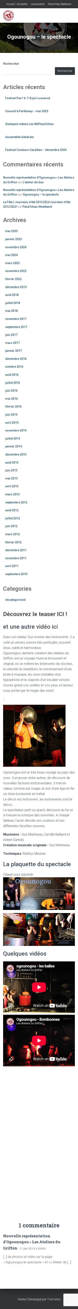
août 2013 (12, 462)
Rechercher (11, 63)
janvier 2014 (13, 446)
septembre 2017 (16, 327)
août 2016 (12, 374)
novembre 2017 (15, 319)
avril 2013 (12, 486)
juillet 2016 (12, 382)
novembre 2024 (15, 247)
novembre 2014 (15, 430)
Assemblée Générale (19, 137)
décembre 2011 (16, 550)
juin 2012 (11, 526)
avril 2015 (12, 422)
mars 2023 (12, 263)
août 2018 (12, 295)
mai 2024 (11, 255)
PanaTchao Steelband (59, 4)
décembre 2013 (16, 454)
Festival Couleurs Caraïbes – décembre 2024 (36, 149)
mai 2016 (11, 398)
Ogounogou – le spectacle (41, 194)
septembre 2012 (16, 502)
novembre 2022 (15, 271)
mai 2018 (11, 310)
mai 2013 (11, 478)
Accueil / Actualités (16, 4)
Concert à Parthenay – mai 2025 (26, 111)
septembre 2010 (16, 574)
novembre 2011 (15, 558)
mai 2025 (11, 231)
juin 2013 (11, 470)
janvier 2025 (13, 239)
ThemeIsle (54, 1299)
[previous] (8, 735)
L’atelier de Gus (33, 182)
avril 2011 (12, 566)
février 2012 (13, 542)
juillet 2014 (12, 438)
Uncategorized (15, 599)
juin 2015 (11, 414)
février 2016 (13, 406)
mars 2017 (12, 343)
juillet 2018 (12, 303)
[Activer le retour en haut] (69, 1301)
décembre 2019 (16, 287)
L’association (37, 4)
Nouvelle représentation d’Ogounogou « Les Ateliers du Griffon (31, 1242)
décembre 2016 (16, 358)
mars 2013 (12, 494)
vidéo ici (46, 626)
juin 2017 (11, 334)
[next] (60, 735)
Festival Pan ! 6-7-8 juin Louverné (27, 98)
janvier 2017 (13, 350)
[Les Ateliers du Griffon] (10, 15)
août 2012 (12, 510)
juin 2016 (11, 390)
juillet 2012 (12, 518)
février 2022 (13, 279)
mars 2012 (12, 534)
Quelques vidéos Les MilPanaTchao (29, 124)
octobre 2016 (14, 366)
